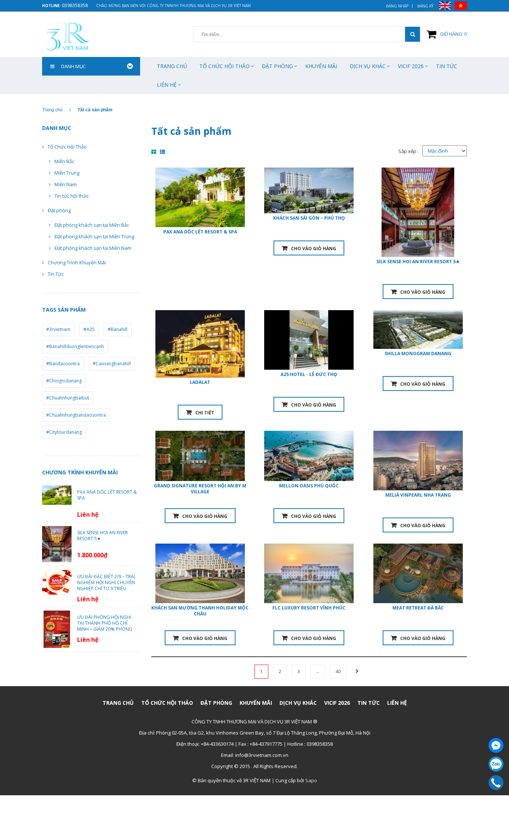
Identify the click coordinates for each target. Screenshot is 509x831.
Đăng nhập (397, 6)
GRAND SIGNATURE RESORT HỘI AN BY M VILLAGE (200, 489)
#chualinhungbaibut (67, 398)
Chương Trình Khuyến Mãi (77, 262)
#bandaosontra (63, 363)
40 (338, 671)
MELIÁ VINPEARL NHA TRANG (418, 495)
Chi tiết (204, 413)
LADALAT (200, 382)
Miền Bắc (64, 161)
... (317, 671)
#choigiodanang (64, 381)
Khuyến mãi (321, 66)
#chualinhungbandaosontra (76, 415)
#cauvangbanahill (112, 363)
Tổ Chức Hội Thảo (67, 146)
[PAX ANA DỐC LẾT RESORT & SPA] (57, 494)
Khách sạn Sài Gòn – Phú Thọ (309, 218)
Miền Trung (66, 172)
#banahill (117, 329)
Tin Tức (446, 66)
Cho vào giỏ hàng (313, 248)
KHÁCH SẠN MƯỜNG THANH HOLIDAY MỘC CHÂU (200, 611)
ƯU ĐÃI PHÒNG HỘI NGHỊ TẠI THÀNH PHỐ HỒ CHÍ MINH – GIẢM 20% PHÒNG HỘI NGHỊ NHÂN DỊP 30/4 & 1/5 (106, 629)
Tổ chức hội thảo (224, 66)
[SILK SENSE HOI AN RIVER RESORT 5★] (57, 543)
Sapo (311, 780)
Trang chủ (172, 66)
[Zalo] (496, 764)
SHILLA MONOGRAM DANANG (418, 353)
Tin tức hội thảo (71, 195)
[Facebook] (496, 745)
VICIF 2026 (411, 66)
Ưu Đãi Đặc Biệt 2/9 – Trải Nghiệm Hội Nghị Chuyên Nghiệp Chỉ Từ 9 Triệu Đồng (106, 585)
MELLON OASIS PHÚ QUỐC (309, 486)
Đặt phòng (277, 66)
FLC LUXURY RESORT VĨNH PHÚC (308, 608)
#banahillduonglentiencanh (75, 346)
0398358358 (75, 5)
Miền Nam (65, 184)
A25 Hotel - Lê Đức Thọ (309, 374)
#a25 (89, 329)
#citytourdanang (64, 432)
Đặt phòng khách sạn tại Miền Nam (93, 248)
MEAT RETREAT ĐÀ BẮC (418, 608)
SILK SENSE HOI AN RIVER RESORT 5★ (418, 261)
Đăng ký (425, 6)
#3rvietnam (58, 329)
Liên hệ (167, 84)
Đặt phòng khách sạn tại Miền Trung (94, 236)
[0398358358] (496, 782)
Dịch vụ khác (368, 66)
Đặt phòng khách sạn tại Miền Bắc (91, 225)
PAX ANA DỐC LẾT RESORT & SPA (200, 232)
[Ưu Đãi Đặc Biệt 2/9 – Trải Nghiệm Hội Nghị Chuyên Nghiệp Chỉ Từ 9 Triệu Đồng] (57, 581)
